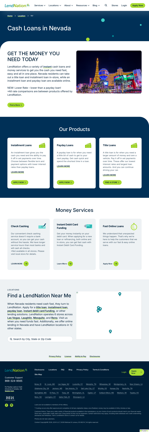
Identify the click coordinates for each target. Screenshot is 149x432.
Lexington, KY (50, 397)
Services (38, 5)
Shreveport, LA (79, 397)
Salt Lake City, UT (88, 388)
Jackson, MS (57, 388)
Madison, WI (122, 393)
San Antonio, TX (71, 388)
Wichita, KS (102, 388)
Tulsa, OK (65, 393)
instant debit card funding (39, 310)
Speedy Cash (9, 391)
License (68, 356)
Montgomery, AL (120, 384)
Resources (81, 5)
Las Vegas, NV (63, 384)
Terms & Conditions (101, 370)
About (67, 5)
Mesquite (39, 317)
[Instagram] (11, 405)
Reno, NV (38, 397)
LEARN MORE (17, 172)
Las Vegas (13, 317)
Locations (54, 5)
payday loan (14, 310)
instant (47, 66)
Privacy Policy (55, 356)
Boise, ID (38, 384)
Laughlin (26, 317)
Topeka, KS (134, 393)
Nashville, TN (127, 388)
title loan (41, 307)
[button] (98, 311)
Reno (54, 317)
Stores (115, 5)
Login (124, 5)
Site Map (38, 374)
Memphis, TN (91, 384)
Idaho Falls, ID (64, 397)
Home (9, 16)
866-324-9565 (13, 380)
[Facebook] (6, 405)
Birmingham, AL (78, 393)
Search (11, 339)
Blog (95, 5)
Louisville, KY (77, 384)
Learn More (74, 244)
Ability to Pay (80, 356)
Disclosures (95, 356)
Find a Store (15, 105)
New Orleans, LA (136, 384)
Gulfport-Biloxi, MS (106, 393)
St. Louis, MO (50, 384)
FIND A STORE (111, 182)
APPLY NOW (18, 182)
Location (21, 16)
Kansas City (114, 388)
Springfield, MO (41, 393)
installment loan (57, 307)
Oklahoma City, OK (42, 388)
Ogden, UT (92, 393)
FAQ (62, 370)
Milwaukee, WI (105, 384)
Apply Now (120, 244)
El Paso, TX (54, 393)
